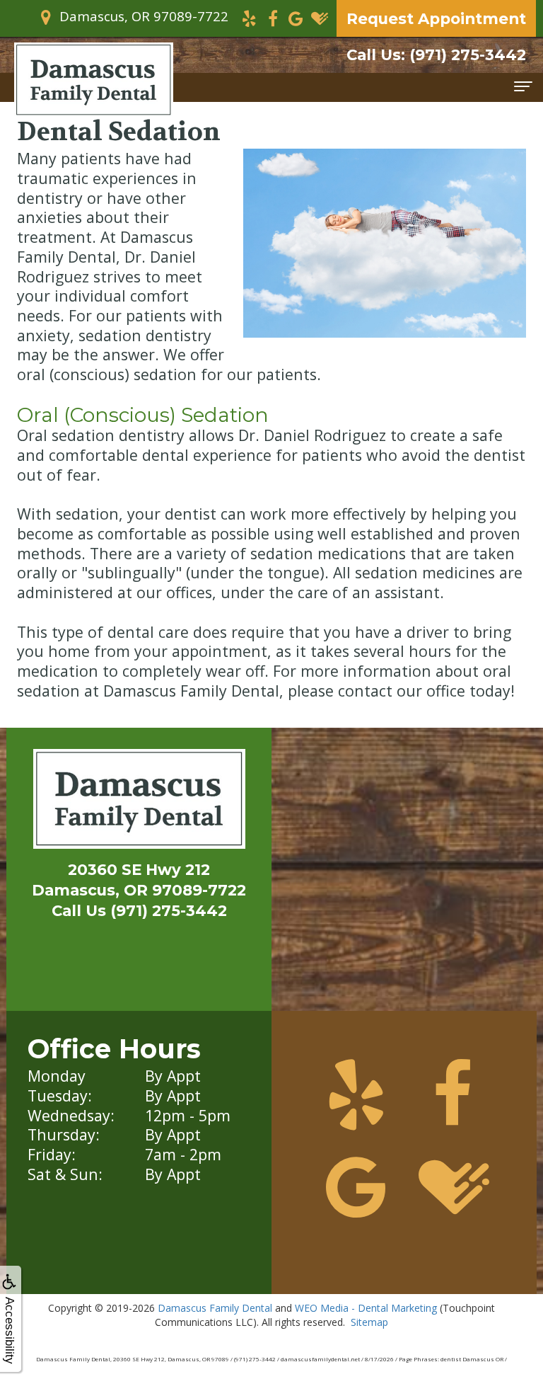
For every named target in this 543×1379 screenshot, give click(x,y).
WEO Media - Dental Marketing (366, 1308)
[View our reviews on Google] (296, 17)
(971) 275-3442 (436, 54)
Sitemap (369, 1322)
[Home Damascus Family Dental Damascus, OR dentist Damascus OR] (139, 802)
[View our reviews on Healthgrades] (319, 17)
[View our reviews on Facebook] (272, 17)
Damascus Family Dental (215, 1308)
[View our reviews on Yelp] (249, 17)
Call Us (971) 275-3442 (139, 910)
